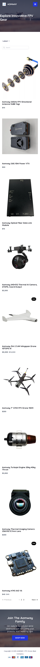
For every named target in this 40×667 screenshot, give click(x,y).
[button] (6, 41)
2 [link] (21, 600)
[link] (35, 599)
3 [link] (23, 600)
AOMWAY (12, 4)
